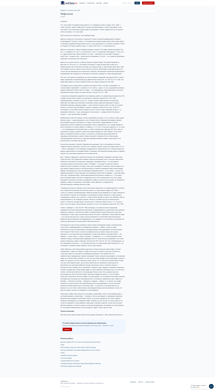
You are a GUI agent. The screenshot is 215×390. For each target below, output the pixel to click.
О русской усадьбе (66, 358)
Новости (140, 382)
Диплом (105, 3)
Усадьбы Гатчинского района (68, 355)
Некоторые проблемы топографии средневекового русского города (80, 350)
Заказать (67, 329)
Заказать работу (148, 3)
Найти (137, 3)
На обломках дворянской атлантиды (70, 366)
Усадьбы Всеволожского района (69, 360)
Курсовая (99, 3)
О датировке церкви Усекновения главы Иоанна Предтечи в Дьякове (80, 363)
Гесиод (62, 352)
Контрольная (91, 3)
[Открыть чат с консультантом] (211, 386)
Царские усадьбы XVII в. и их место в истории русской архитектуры (80, 342)
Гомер (62, 344)
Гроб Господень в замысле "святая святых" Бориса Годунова (78, 347)
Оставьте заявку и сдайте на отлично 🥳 (198, 386)
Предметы (82, 3)
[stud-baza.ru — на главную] (68, 3)
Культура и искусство (74, 10)
